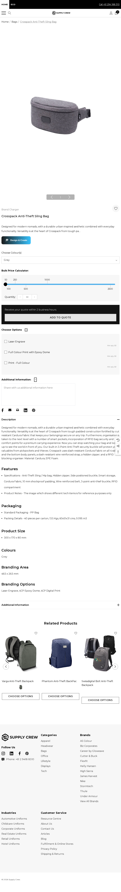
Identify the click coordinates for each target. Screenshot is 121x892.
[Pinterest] (33, 409)
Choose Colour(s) (11, 252)
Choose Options (20, 696)
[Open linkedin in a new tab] (12, 753)
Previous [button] (51, 197)
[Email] (9, 409)
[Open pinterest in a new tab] (27, 753)
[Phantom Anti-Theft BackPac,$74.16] (60, 653)
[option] (60, 115)
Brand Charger (10, 209)
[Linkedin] (25, 409)
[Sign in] (111, 13)
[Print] (17, 409)
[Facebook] (2, 409)
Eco (13, 4)
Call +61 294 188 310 (109, 4)
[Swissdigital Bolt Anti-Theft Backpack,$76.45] (100, 653)
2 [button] (63, 709)
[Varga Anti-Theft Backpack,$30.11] (20, 653)
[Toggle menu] (3, 13)
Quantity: (10, 297)
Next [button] (69, 197)
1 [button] (60, 197)
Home (4, 4)
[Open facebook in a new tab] (19, 753)
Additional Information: (16, 379)
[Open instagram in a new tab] (3, 753)
